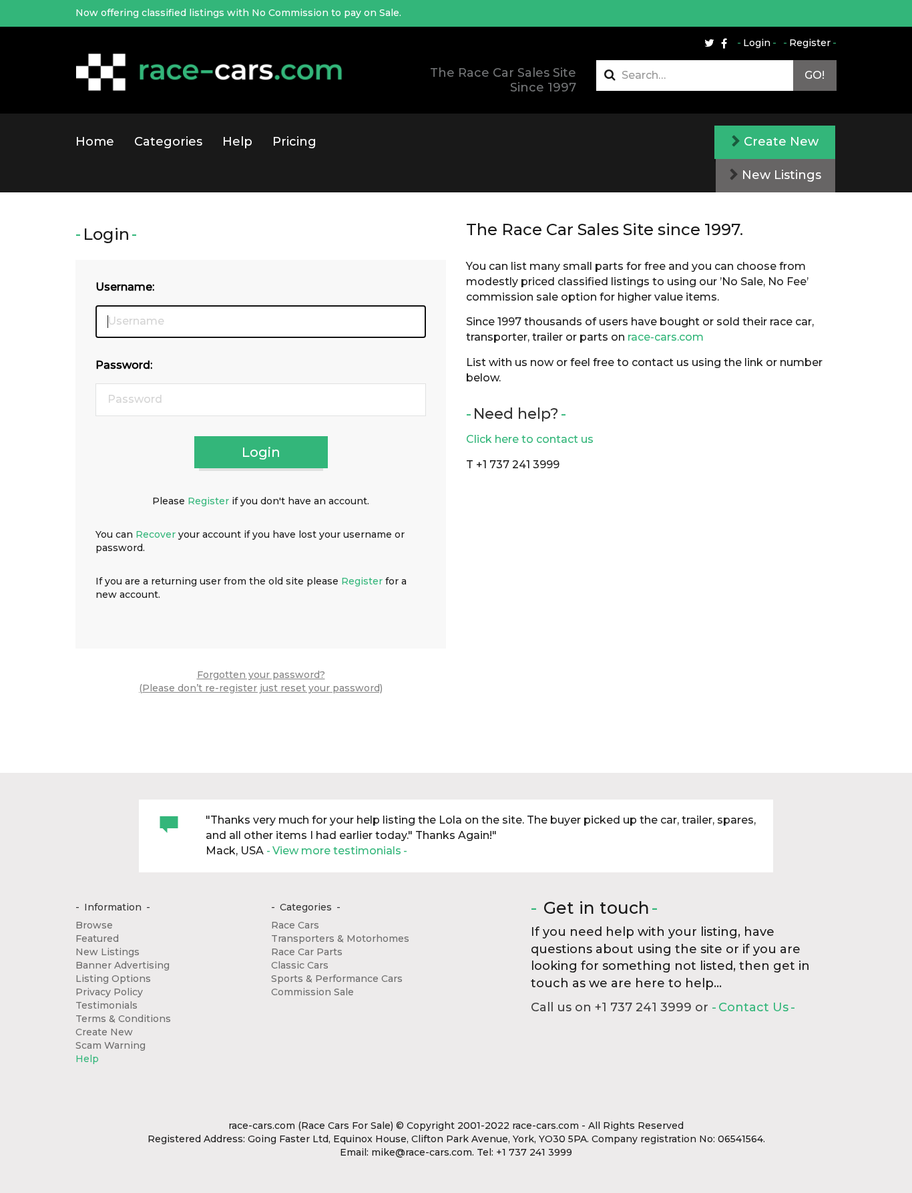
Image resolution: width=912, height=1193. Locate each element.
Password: (123, 365)
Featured (97, 938)
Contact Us (753, 1007)
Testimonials (106, 1005)
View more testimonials (336, 850)
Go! (815, 75)
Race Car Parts (307, 952)
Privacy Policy (109, 992)
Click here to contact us (530, 439)
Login (756, 43)
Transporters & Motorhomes (340, 938)
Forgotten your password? (261, 675)
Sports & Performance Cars (337, 979)
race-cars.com (666, 337)
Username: (124, 287)
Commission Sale (312, 992)
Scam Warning (110, 1045)
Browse (94, 925)
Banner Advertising (122, 965)
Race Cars (295, 925)
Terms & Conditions (123, 1019)
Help (237, 141)
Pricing (294, 141)
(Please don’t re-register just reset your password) (261, 688)
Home (94, 141)
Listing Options (113, 979)
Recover (156, 534)
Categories (168, 141)
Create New (779, 141)
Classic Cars (299, 965)
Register (810, 43)
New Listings (779, 175)
